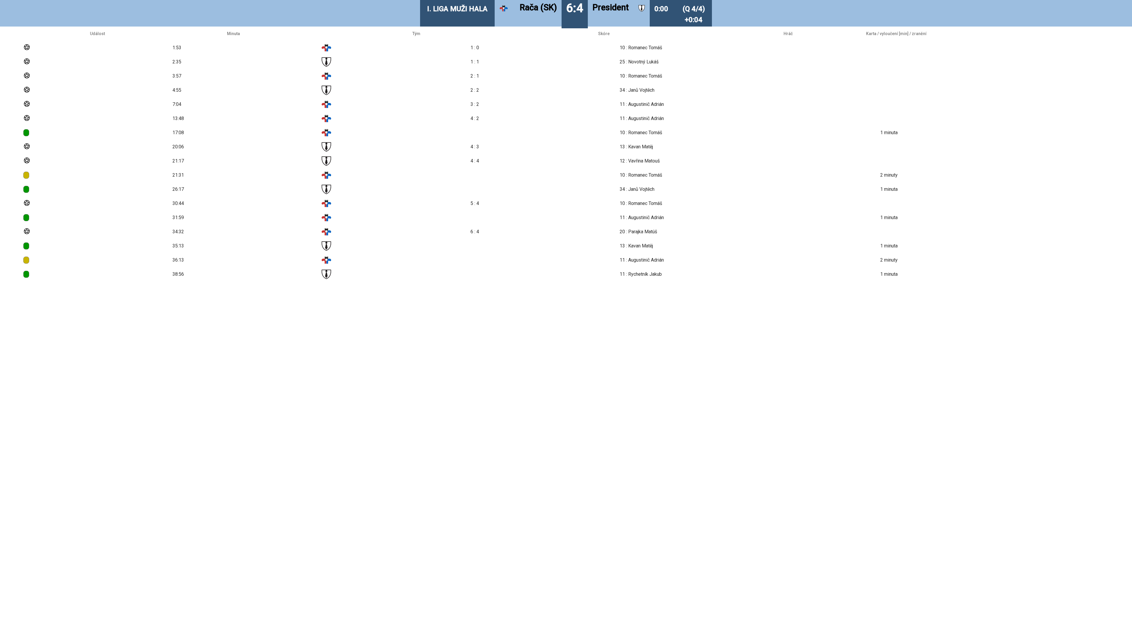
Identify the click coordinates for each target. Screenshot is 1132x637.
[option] (566, 48)
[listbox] (566, 154)
